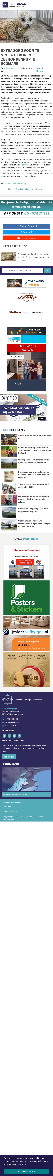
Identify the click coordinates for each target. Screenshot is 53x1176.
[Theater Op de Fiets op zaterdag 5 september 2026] (9, 488)
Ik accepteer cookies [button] (26, 1171)
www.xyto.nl (10, 726)
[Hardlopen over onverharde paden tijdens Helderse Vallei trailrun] (9, 463)
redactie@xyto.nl (12, 722)
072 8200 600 (11, 719)
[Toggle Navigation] (48, 5)
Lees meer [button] (21, 1165)
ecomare (7, 183)
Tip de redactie (28, 238)
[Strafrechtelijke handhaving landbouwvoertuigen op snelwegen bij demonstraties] (9, 525)
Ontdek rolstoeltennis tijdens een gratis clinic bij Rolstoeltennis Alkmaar (33, 499)
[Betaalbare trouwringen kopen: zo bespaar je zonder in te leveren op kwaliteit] (9, 476)
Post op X (28, 232)
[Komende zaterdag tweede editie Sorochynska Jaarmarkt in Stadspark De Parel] (9, 451)
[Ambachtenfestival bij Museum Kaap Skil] (9, 439)
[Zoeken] (47, 270)
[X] (9, 736)
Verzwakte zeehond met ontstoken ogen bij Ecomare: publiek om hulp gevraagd (34, 257)
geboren (16, 183)
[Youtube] (14, 736)
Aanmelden (9, 756)
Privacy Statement (10, 811)
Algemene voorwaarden (12, 802)
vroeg (23, 183)
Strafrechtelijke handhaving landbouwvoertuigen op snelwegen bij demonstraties (34, 523)
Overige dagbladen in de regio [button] (16, 794)
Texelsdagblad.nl (17, 3)
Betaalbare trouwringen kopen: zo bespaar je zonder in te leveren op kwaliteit (33, 475)
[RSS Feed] (19, 736)
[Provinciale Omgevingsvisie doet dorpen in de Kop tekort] (9, 512)
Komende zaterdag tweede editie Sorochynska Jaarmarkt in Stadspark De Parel (34, 450)
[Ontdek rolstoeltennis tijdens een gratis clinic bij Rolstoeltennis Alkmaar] (9, 500)
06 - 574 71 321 (36, 213)
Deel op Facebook (28, 226)
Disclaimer (7, 807)
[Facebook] (4, 736)
